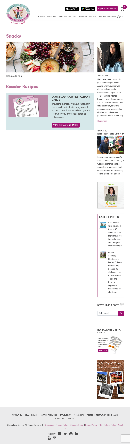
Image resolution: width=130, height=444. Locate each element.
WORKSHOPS (79, 415)
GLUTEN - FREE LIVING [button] (65, 17)
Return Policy (91, 425)
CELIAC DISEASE (31, 415)
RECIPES (90, 415)
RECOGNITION (102, 17)
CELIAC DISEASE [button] (51, 17)
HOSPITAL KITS (111, 17)
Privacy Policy (62, 425)
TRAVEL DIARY (65, 415)
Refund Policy (110, 425)
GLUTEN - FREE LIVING (48, 415)
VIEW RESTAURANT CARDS (65, 125)
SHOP (121, 17)
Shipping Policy (77, 425)
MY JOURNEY (17, 415)
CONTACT (71, 419)
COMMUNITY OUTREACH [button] (80, 17)
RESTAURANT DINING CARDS (107, 415)
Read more (102, 121)
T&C (101, 425)
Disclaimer (50, 425)
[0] (122, 9)
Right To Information (107, 8)
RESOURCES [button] (92, 17)
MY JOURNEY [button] (41, 17)
